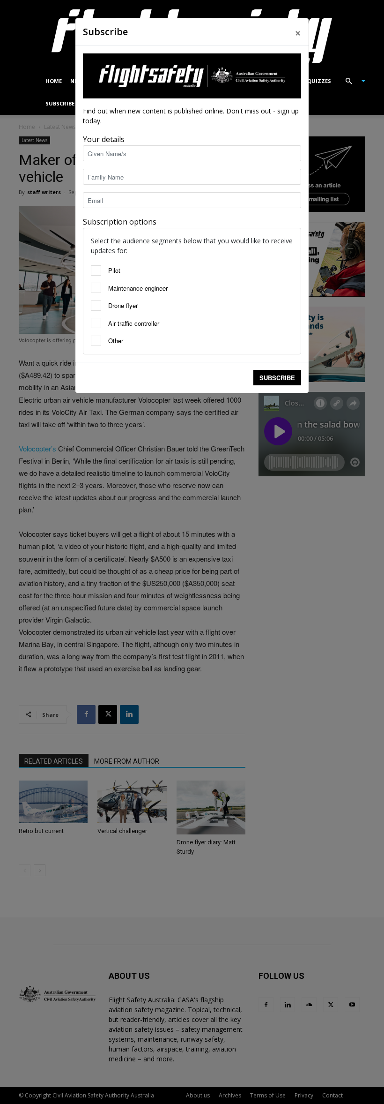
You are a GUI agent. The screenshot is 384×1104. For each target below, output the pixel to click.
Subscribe (277, 377)
